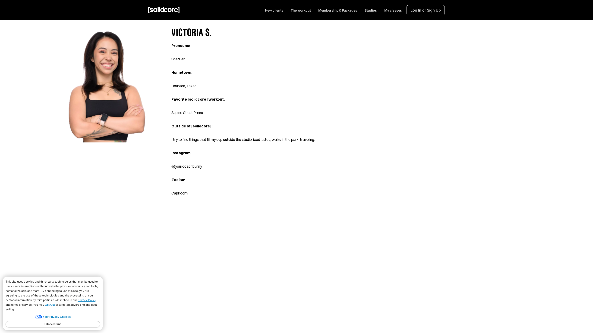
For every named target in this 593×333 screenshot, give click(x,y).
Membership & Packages (337, 10)
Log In (425, 10)
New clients (274, 10)
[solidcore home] (164, 10)
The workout (301, 10)
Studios (371, 10)
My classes (393, 10)
